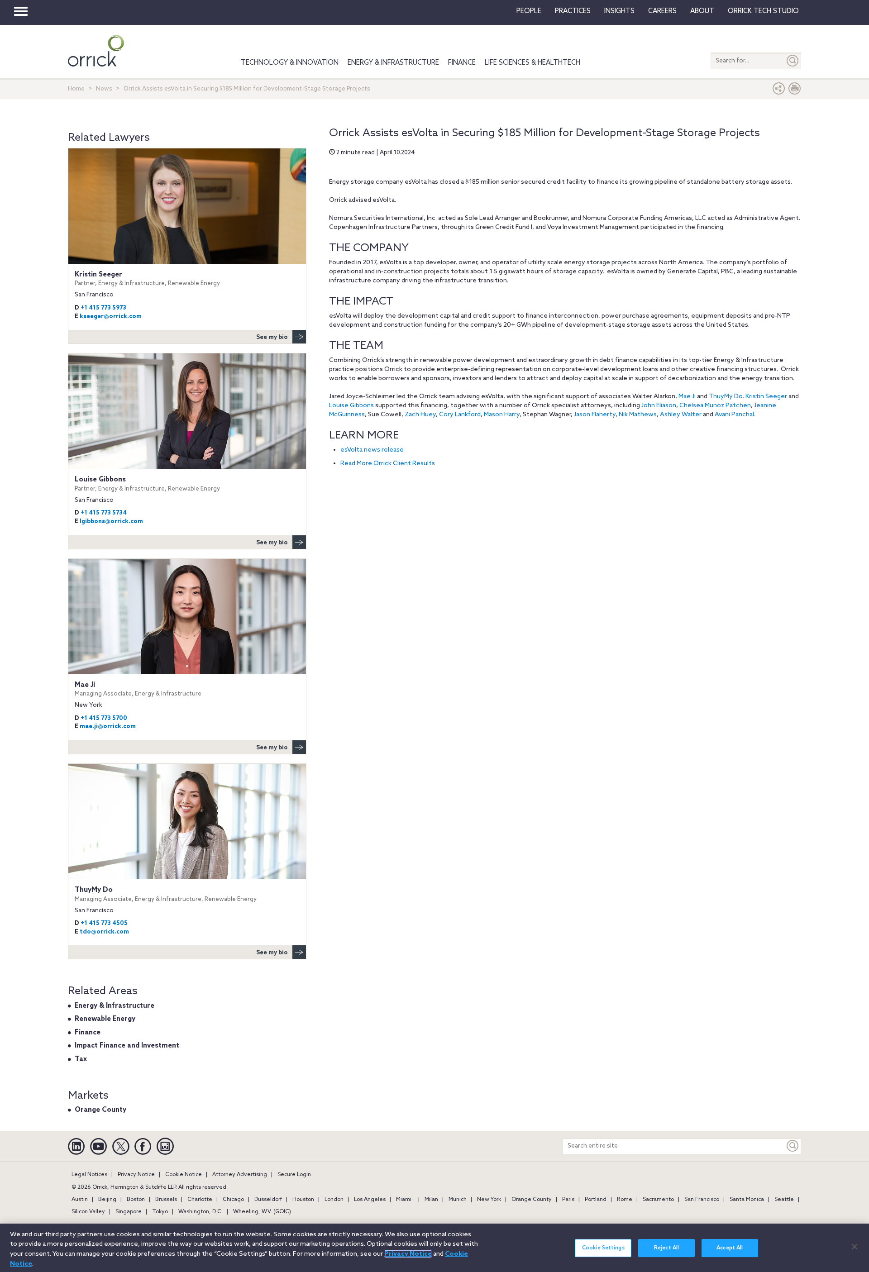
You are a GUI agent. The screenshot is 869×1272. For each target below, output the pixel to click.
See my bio (272, 337)
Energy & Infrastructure (393, 63)
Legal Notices (89, 1175)
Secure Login (294, 1175)
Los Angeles (370, 1199)
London (334, 1199)
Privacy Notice (136, 1175)
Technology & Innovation (290, 63)
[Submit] (793, 60)
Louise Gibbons (351, 406)
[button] (779, 90)
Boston (136, 1199)
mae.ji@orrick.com (108, 726)
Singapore (128, 1212)
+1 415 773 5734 (104, 513)
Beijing (107, 1199)
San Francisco (701, 1199)
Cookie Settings (603, 1248)
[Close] (854, 1247)
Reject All (666, 1248)
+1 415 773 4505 (104, 923)
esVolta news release (372, 450)
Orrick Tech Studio (763, 11)
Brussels (166, 1199)
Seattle (784, 1199)
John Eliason (658, 406)
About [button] (702, 11)
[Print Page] (794, 90)
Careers (662, 11)
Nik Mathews (638, 415)
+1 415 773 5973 (103, 308)
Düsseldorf (268, 1199)
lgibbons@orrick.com (111, 521)
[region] (434, 1248)
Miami (403, 1199)
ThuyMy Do (726, 396)
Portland (595, 1199)
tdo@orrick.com (104, 932)
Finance (462, 63)
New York (489, 1199)
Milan (431, 1199)
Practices (573, 11)
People (528, 11)
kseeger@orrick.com (111, 316)
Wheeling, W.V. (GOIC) (262, 1212)
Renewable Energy (105, 1019)
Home (76, 89)
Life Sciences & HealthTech (532, 63)
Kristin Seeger (766, 396)
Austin (80, 1199)
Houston (303, 1199)
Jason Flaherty (595, 415)
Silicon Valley (88, 1212)
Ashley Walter (681, 415)
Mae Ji (687, 396)
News (104, 89)
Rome (624, 1199)
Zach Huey (420, 415)
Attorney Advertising (239, 1175)
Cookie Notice (183, 1175)
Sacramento (658, 1199)
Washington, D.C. (200, 1212)
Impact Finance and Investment (127, 1046)
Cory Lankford (460, 415)
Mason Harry (502, 415)
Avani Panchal (734, 415)
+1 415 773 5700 (104, 718)
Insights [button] (619, 11)
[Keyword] (793, 1146)
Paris (568, 1199)
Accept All (729, 1248)
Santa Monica (747, 1199)
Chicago (233, 1199)
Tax (81, 1059)
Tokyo (160, 1212)
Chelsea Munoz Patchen (715, 406)
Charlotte (199, 1199)
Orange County (100, 1110)
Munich (458, 1199)
